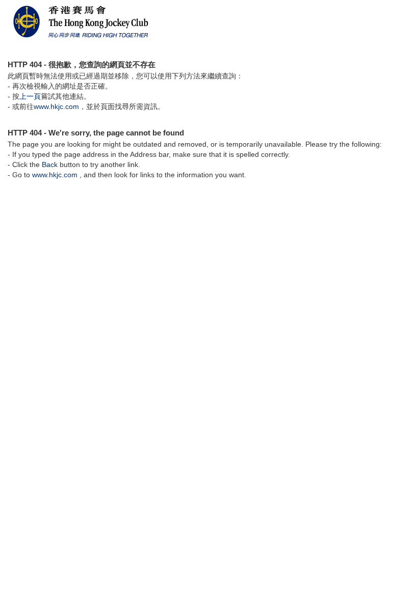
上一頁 (30, 96)
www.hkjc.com (56, 106)
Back (50, 164)
